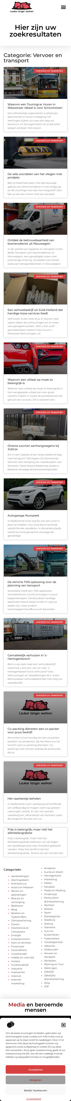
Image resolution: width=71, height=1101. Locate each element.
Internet (16, 975)
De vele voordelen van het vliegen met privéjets (35, 175)
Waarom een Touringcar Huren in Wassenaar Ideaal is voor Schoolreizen (35, 106)
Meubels (49, 886)
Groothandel (19, 953)
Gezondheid (19, 950)
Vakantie (49, 945)
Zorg (47, 982)
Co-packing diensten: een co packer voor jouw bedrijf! (33, 730)
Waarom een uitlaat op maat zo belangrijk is (30, 381)
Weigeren (35, 1079)
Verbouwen (51, 949)
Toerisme (49, 927)
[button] (63, 1025)
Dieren (15, 924)
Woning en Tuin (54, 964)
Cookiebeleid (33, 1098)
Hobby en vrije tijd (22, 957)
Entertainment (20, 939)
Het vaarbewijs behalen (24, 798)
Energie (16, 935)
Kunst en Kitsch (53, 871)
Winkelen (50, 960)
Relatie (48, 908)
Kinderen (50, 868)
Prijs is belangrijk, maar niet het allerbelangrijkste (30, 831)
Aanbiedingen (20, 876)
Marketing (50, 879)
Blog (14, 909)
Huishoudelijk (20, 964)
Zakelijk (49, 971)
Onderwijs (50, 894)
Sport (47, 912)
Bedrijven (17, 905)
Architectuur (19, 883)
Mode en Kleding (54, 890)
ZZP (46, 986)
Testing (48, 923)
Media (48, 882)
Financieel (17, 946)
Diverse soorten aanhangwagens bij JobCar (33, 447)
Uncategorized (53, 942)
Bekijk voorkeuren (35, 1090)
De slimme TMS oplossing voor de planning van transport (32, 583)
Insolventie (18, 972)
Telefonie (49, 919)
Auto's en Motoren (22, 887)
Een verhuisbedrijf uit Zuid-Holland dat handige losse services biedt (35, 311)
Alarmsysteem (20, 879)
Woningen (50, 968)
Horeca (15, 961)
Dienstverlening (21, 920)
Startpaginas (52, 916)
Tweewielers (51, 938)
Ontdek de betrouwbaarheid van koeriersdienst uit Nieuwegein (31, 241)
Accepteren (35, 1069)
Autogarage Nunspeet (23, 515)
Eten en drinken (21, 942)
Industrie (16, 968)
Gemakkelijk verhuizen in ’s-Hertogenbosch (28, 656)
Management (52, 875)
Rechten (49, 905)
